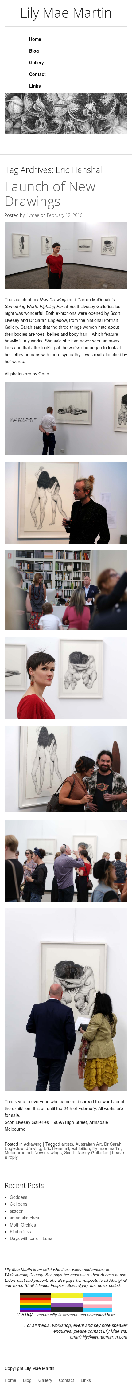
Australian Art (89, 1144)
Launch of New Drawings (50, 193)
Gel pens (18, 1204)
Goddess (18, 1197)
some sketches (24, 1218)
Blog (34, 51)
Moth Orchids (23, 1225)
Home (35, 39)
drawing (33, 1148)
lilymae (32, 215)
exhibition (81, 1148)
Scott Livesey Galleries (86, 1152)
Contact (37, 74)
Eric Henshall (56, 1148)
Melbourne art (18, 1152)
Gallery (36, 62)
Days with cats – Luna (31, 1238)
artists (67, 1144)
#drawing (33, 1144)
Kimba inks (20, 1231)
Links (35, 86)
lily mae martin (106, 1148)
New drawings (48, 1152)
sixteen (17, 1211)
